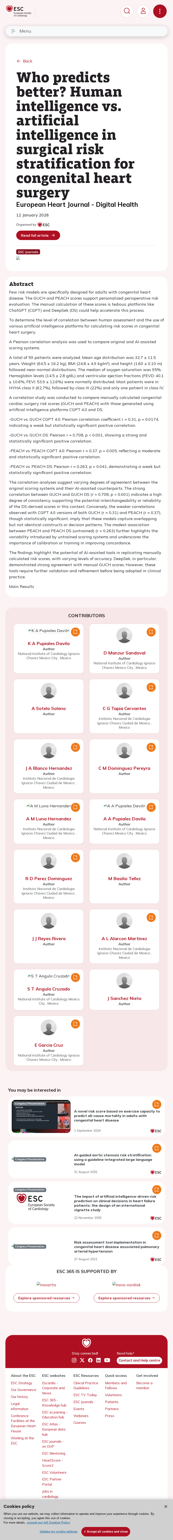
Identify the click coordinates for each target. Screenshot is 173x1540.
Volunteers (113, 1395)
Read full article (35, 235)
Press (109, 1416)
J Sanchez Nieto (124, 998)
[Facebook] (90, 1360)
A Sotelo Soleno (49, 708)
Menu (25, 31)
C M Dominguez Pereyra (124, 768)
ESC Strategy (21, 1383)
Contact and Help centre (139, 1360)
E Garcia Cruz (48, 1045)
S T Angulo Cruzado (48, 989)
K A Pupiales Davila (49, 643)
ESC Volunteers (54, 1472)
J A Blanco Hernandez (48, 768)
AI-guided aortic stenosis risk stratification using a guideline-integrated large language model (113, 1159)
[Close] (166, 1506)
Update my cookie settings (58, 1531)
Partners (112, 1409)
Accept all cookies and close (107, 1531)
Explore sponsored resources (44, 1298)
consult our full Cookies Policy (48, 1522)
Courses (79, 1422)
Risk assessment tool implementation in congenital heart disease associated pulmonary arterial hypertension (116, 1246)
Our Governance (23, 1390)
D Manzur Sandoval (124, 653)
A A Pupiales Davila (124, 818)
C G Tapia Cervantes (124, 708)
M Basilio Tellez (124, 878)
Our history (19, 1397)
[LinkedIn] (98, 1360)
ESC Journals (83, 1402)
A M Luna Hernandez (48, 818)
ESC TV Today (85, 1395)
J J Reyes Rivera (49, 938)
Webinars (81, 1416)
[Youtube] (107, 1360)
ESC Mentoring (53, 1453)
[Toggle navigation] (160, 11)
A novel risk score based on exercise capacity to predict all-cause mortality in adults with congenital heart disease (117, 1115)
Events (78, 1409)
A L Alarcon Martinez (124, 938)
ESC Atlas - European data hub (53, 1429)
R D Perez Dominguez (48, 878)
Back (27, 61)
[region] (86, 1519)
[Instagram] (74, 1360)
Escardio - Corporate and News (53, 1388)
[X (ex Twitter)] (82, 1360)
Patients (111, 1402)
